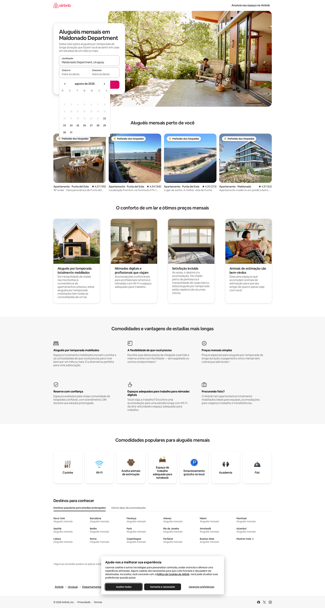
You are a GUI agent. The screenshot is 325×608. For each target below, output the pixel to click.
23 (64, 125)
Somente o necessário (162, 586)
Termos (98, 602)
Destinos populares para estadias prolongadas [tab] (79, 507)
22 (104, 118)
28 (98, 125)
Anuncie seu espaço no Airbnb (251, 5)
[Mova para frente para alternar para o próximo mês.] (104, 84)
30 (64, 132)
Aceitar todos (123, 586)
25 (77, 125)
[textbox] (74, 74)
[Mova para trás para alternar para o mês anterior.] (65, 84)
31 (71, 132)
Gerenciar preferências (201, 586)
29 (104, 125)
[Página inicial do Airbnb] (62, 5)
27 (91, 125)
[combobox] (89, 62)
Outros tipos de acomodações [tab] (128, 507)
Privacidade (83, 602)
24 (71, 125)
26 (84, 125)
